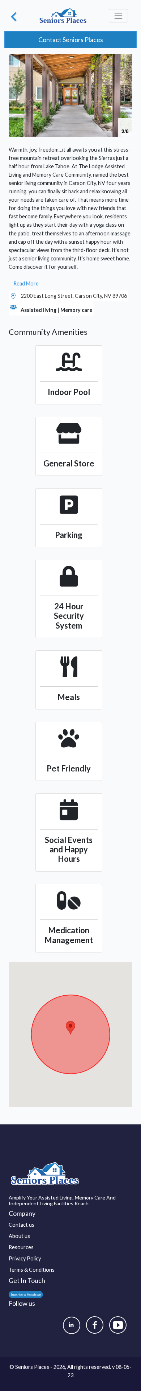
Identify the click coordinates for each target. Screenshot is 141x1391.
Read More (26, 283)
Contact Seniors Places (70, 40)
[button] (126, 60)
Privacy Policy (25, 1258)
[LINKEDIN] (71, 1325)
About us (19, 1236)
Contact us (21, 1225)
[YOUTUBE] (118, 1325)
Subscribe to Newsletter (25, 1294)
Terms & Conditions (32, 1270)
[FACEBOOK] (94, 1325)
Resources (21, 1247)
